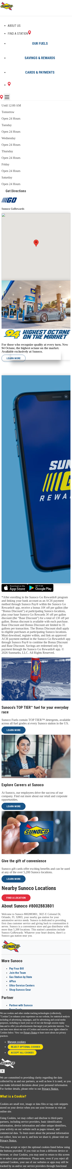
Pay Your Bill (16, 968)
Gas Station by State (20, 977)
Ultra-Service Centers (22, 985)
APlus (12, 981)
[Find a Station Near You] (1, 98)
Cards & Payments (40, 72)
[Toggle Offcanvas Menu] (7, 97)
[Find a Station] (9, 85)
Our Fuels (40, 43)
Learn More (14, 358)
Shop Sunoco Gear (20, 989)
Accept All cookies (22, 1052)
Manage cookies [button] (17, 1041)
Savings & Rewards (40, 58)
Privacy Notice (30, 1032)
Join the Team (17, 972)
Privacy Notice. (50, 1088)
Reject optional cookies (25, 1047)
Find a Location (16, 897)
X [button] (2, 1071)
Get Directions (16, 191)
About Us (14, 26)
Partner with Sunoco (21, 1005)
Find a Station (18, 33)
